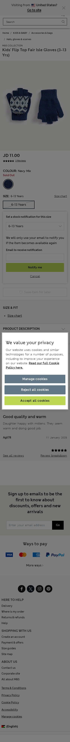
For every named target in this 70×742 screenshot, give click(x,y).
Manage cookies (35, 379)
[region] (35, 371)
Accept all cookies (34, 400)
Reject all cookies (35, 390)
